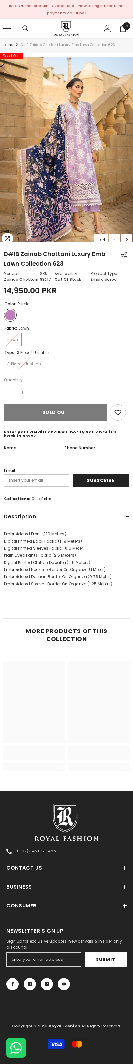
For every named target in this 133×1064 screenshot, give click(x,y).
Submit (105, 959)
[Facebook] (12, 984)
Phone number (80, 448)
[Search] (25, 28)
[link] (34, 756)
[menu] (7, 28)
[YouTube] (64, 984)
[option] (66, 149)
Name (10, 448)
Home (8, 44)
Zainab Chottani (21, 279)
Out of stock (43, 498)
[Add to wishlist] (118, 412)
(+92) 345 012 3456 (36, 851)
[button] (114, 239)
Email (9, 470)
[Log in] (107, 28)
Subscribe (101, 480)
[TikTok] (47, 984)
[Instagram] (30, 984)
